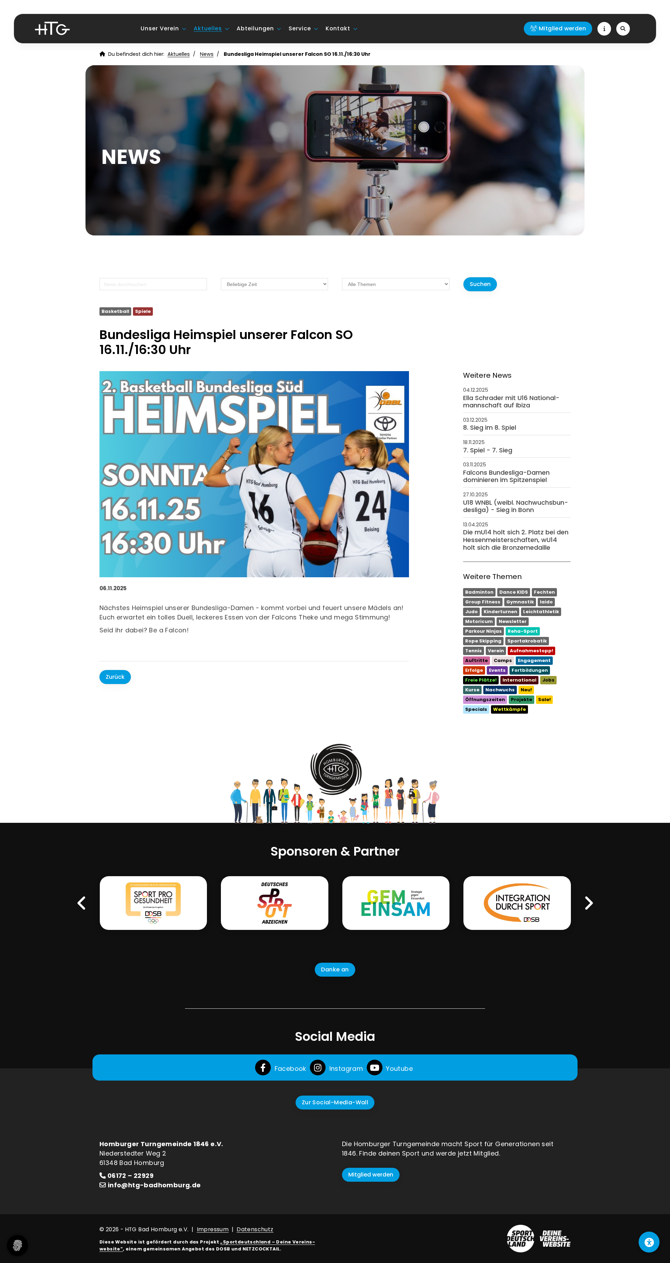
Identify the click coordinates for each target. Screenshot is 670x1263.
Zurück (115, 677)
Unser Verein (160, 28)
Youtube (398, 1068)
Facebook (289, 1068)
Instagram (345, 1068)
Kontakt (338, 28)
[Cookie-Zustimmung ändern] (17, 1245)
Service (300, 28)
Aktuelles (208, 28)
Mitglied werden (370, 1175)
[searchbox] (153, 284)
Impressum (213, 1229)
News (207, 54)
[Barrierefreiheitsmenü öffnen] (649, 1242)
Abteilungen (255, 28)
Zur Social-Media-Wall (335, 1102)
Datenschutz (255, 1229)
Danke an (335, 969)
